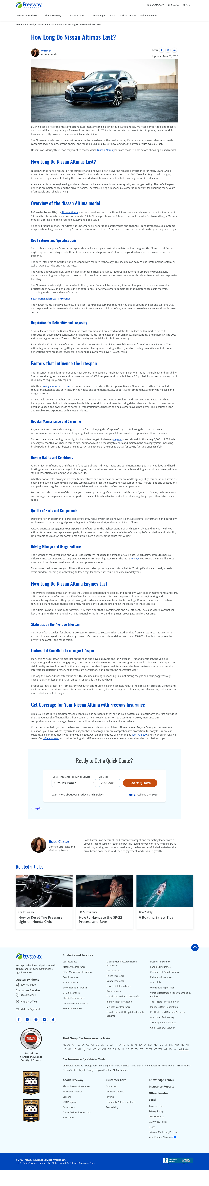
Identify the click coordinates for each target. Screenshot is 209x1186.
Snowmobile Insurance (75, 987)
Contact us (111, 1086)
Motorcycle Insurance (74, 966)
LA (145, 1044)
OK (109, 1049)
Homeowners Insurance (75, 1003)
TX (141, 1049)
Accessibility (112, 1107)
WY (175, 1049)
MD (156, 1044)
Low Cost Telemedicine (118, 986)
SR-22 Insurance (88, 912)
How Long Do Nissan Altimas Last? (83, 24)
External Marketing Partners (163, 1132)
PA (119, 1049)
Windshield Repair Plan (162, 987)
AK (64, 1044)
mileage (135, 558)
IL (128, 1044)
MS (182, 1044)
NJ (84, 1049)
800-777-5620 (139, 734)
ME (161, 1044)
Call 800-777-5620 (147, 794)
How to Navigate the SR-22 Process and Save (100, 919)
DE (102, 1044)
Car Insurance (54, 24)
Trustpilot (36, 808)
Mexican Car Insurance (118, 1006)
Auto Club (155, 982)
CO (88, 1044)
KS (136, 1044)
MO (177, 1044)
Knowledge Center (34, 24)
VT (155, 1049)
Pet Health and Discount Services (167, 1012)
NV (94, 1049)
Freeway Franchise (72, 1091)
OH (104, 1049)
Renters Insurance (72, 1008)
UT (146, 1049)
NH (79, 1049)
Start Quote (140, 782)
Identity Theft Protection (119, 1001)
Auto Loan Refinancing (162, 1017)
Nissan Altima (105, 150)
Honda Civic (168, 1065)
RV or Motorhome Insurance (78, 971)
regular (117, 439)
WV (170, 1049)
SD (132, 1049)
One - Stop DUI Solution (162, 1027)
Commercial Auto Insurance (164, 971)
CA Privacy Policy (158, 1121)
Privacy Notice (156, 1116)
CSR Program (70, 1101)
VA (150, 1049)
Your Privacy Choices (160, 1137)
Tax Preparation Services (163, 1022)
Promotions (69, 1107)
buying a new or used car (56, 386)
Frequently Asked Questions (120, 1101)
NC (64, 1049)
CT (92, 1044)
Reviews (110, 1096)
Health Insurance (115, 975)
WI (165, 1049)
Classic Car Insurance (74, 997)
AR (73, 1044)
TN (136, 1049)
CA (83, 1044)
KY (140, 1044)
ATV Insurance (70, 982)
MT (187, 1044)
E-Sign (152, 1126)
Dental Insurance (115, 980)
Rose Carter (47, 54)
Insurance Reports (161, 1086)
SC (127, 1049)
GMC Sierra (137, 1065)
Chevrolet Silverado (73, 1065)
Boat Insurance (70, 977)
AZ (78, 1044)
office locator (51, 738)
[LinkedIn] (174, 50)
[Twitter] (168, 50)
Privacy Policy (156, 1111)
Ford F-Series (122, 1065)
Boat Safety (146, 912)
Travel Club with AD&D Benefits (123, 996)
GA (111, 1044)
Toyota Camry (86, 1069)
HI (116, 1044)
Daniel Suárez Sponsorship (77, 1112)
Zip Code (103, 776)
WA (160, 1049)
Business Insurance (160, 961)
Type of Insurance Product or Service (71, 776)
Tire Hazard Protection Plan (164, 1001)
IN (132, 1044)
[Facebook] (161, 50)
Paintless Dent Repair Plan (164, 1006)
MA (150, 1044)
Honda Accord (152, 1065)
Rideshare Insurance (161, 977)
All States (184, 1049)
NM (89, 1049)
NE (74, 1049)
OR (114, 1049)
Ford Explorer (106, 1065)
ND (69, 1049)
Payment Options (115, 1091)
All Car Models (120, 1069)
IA (120, 1044)
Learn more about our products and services (78, 794)
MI (166, 1044)
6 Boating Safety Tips (156, 917)
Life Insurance (113, 970)
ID (124, 1044)
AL (68, 1044)
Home (19, 24)
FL (106, 1044)
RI (123, 1049)
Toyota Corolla (103, 1069)
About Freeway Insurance (76, 1086)
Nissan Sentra (70, 1069)
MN (171, 1044)
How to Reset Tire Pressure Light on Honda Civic (40, 919)
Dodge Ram (91, 1065)
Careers (67, 1096)
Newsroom (68, 1117)
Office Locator (158, 1093)
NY (98, 1049)
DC (97, 1044)
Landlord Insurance (160, 966)
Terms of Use (156, 1106)
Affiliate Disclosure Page (82, 1163)
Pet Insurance (113, 991)
